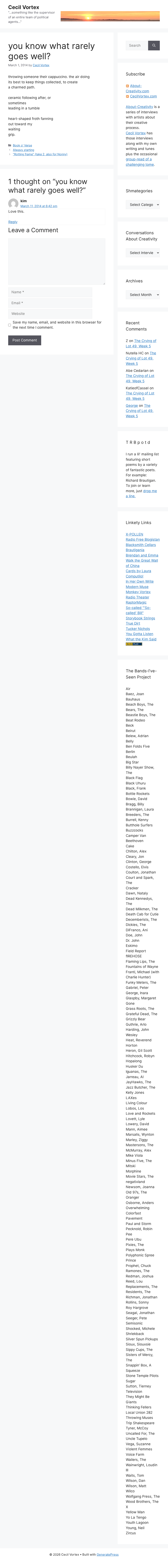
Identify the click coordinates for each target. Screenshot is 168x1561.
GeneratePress (108, 1554)
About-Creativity (139, 107)
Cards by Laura (138, 571)
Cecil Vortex (23, 7)
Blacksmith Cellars (141, 545)
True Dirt (133, 623)
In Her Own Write (140, 581)
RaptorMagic (136, 602)
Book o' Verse (22, 145)
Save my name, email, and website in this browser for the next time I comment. (57, 325)
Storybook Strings (140, 618)
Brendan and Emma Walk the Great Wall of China (142, 560)
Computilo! (134, 576)
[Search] (154, 46)
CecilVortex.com (143, 96)
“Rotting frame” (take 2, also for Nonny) (40, 154)
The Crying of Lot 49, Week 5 (141, 358)
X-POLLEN (134, 534)
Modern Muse (137, 587)
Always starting (23, 150)
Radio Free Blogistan (143, 539)
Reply (12, 222)
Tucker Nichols (138, 629)
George (132, 406)
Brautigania (135, 550)
